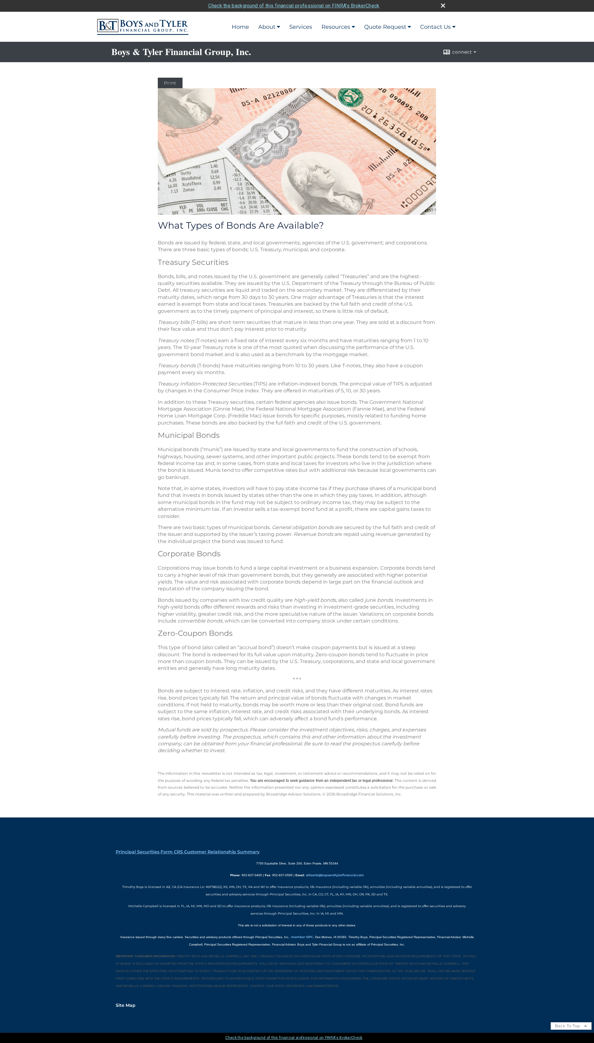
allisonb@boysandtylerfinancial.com (335, 875)
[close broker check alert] (443, 5)
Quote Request (385, 27)
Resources (335, 27)
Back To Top (568, 1026)
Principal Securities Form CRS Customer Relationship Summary (188, 852)
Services (300, 27)
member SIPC (302, 937)
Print (170, 83)
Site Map (126, 1005)
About (266, 27)
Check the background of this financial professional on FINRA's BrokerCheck (293, 6)
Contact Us (435, 27)
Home (240, 27)
